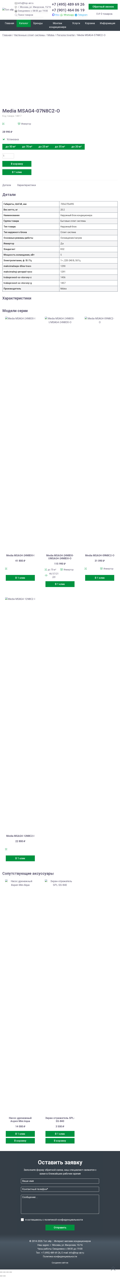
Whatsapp (69, 14)
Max (57, 14)
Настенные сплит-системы (29, 35)
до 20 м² (76, 146)
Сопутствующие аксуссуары (28, 873)
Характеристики (26, 185)
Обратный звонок (103, 6)
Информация (107, 23)
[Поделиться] (7, 1272)
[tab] (6, 183)
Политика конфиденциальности (60, 1256)
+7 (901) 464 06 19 (68, 10)
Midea (50, 35)
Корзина (90, 23)
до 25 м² (43, 146)
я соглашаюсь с (54, 1219)
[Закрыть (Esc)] (10, 1272)
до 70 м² (27, 146)
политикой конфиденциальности (63, 1219)
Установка (13, 139)
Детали (6, 185)
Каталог (23, 23)
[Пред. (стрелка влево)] (1, 1275)
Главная (9, 23)
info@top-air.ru (25, 3)
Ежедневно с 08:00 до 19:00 (33, 10)
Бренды (38, 23)
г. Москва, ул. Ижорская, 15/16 (34, 7)
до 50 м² (10, 146)
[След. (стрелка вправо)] (4, 1275)
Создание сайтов (60, 1262)
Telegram (83, 14)
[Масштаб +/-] (1, 1272)
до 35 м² (60, 146)
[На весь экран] (4, 1272)
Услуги (76, 23)
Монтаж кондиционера (57, 25)
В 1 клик (17, 172)
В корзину (17, 163)
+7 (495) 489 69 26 (68, 4)
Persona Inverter (66, 35)
